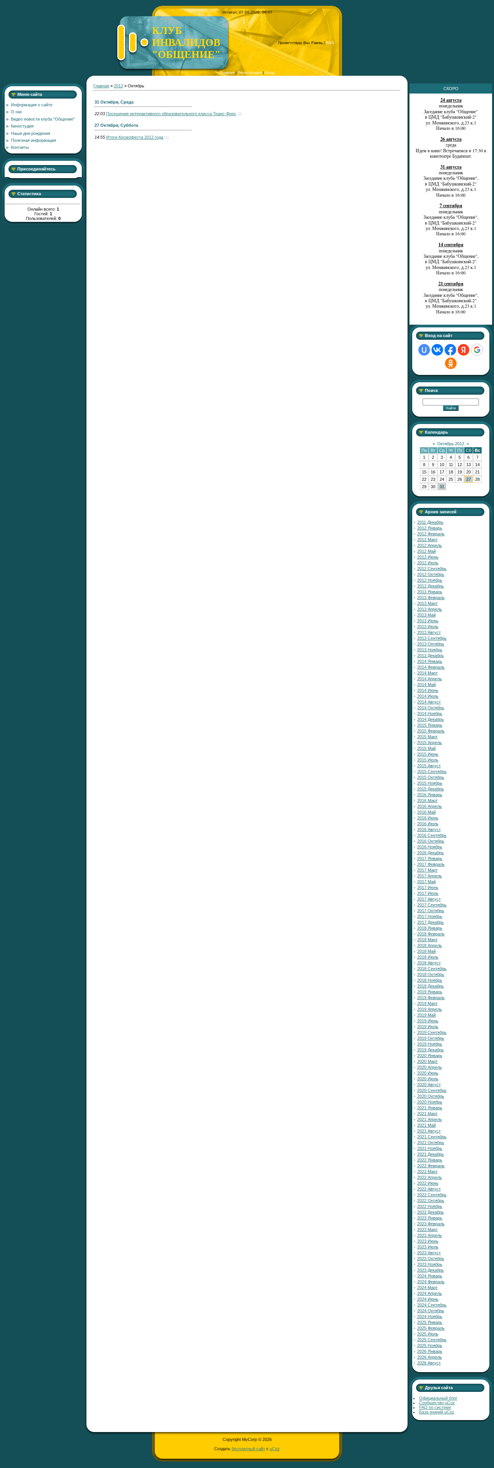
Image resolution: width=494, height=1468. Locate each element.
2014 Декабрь (430, 719)
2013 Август (429, 632)
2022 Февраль (431, 1165)
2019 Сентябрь (432, 1032)
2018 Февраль (431, 934)
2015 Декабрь (430, 789)
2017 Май (426, 881)
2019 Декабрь (430, 1049)
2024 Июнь (427, 1299)
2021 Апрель (429, 1119)
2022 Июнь (427, 1183)
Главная (227, 72)
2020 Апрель (429, 1067)
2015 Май (426, 748)
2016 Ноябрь (429, 847)
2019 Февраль (431, 997)
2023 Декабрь (430, 1270)
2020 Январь (429, 1055)
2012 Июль (427, 562)
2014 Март (427, 673)
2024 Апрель (429, 1293)
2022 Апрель (429, 1177)
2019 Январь (429, 991)
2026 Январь (429, 1351)
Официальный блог (438, 1398)
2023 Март (427, 1229)
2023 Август (429, 1252)
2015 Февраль (431, 731)
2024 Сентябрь (432, 1305)
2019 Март (427, 1003)
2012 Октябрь (430, 574)
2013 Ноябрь (429, 649)
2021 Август (429, 1131)
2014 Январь (429, 661)
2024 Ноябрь (429, 1316)
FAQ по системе (435, 1407)
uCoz (275, 1448)
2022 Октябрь (430, 1200)
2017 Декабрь (430, 922)
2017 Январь (429, 858)
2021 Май (426, 1125)
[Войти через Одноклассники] (451, 363)
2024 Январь (429, 1276)
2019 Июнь (427, 1020)
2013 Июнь (427, 620)
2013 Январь (429, 591)
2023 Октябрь (430, 1258)
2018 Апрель (429, 945)
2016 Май (426, 812)
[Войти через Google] (477, 350)
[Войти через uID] (424, 350)
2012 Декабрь (430, 586)
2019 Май (426, 1015)
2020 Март (427, 1061)
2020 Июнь (427, 1073)
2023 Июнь (427, 1241)
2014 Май (426, 684)
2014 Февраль (431, 667)
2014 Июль (427, 696)
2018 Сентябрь (432, 968)
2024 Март (427, 1287)
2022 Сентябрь (432, 1194)
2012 (118, 85)
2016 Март (427, 800)
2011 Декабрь (430, 522)
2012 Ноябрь (429, 580)
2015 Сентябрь (432, 771)
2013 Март (427, 603)
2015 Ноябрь (429, 783)
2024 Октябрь (430, 1310)
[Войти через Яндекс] (463, 350)
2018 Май (426, 951)
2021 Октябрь (430, 1142)
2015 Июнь (427, 754)
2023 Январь (429, 1218)
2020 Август (429, 1084)
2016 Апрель (429, 806)
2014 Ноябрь (429, 713)
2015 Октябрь (430, 777)
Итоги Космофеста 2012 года (134, 137)
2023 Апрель (429, 1235)
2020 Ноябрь (429, 1102)
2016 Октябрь (430, 841)
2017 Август (429, 899)
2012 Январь (429, 528)
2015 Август (429, 765)
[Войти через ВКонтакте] (437, 350)
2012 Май (426, 551)
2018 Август (429, 963)
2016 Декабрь (430, 852)
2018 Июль (427, 957)
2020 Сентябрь (432, 1090)
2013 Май (426, 615)
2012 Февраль (431, 533)
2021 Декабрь (430, 1154)
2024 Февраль (431, 1281)
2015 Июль (427, 760)
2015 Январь (429, 725)
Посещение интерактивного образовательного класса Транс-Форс (171, 113)
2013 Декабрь (430, 655)
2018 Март (427, 939)
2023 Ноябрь (429, 1264)
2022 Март (427, 1171)
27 (468, 479)
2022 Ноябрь (429, 1206)
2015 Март (427, 736)
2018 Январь (429, 928)
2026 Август (429, 1363)
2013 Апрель (429, 609)
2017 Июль (427, 893)
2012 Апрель (429, 545)
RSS (330, 43)
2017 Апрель (429, 876)
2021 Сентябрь (432, 1136)
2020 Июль (427, 1078)
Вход (269, 72)
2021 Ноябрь (429, 1148)
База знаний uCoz (436, 1412)
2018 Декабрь (430, 986)
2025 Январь (429, 1322)
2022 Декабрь (430, 1212)
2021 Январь (429, 1107)
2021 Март (427, 1113)
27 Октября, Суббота (116, 125)
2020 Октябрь (430, 1096)
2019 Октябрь (430, 1038)
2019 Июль (427, 1026)
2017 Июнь (427, 887)
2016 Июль (427, 823)
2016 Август (429, 829)
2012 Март (427, 539)
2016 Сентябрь (432, 835)
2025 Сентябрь (432, 1339)
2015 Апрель (429, 742)
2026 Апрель (429, 1357)
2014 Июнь (427, 690)
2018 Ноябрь (429, 980)
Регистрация (250, 72)
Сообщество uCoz (437, 1402)
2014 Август (429, 702)
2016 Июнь (427, 818)
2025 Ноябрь (429, 1345)
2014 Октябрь (430, 707)
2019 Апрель (429, 1009)
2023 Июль (427, 1247)
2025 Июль (427, 1334)
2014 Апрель (429, 678)
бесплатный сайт (248, 1448)
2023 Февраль (431, 1223)
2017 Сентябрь (432, 905)
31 (442, 486)
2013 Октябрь (430, 644)
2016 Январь (429, 794)
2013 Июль (427, 626)
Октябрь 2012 (450, 443)
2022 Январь (429, 1160)
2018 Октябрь (430, 974)
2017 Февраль (431, 864)
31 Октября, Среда (114, 102)
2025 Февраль (431, 1328)
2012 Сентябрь (432, 568)
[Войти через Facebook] (450, 350)
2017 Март (427, 870)
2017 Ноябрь (429, 916)
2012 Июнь (427, 557)
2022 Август (429, 1189)
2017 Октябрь (430, 910)
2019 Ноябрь (429, 1044)
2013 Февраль (431, 597)
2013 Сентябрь (432, 638)
